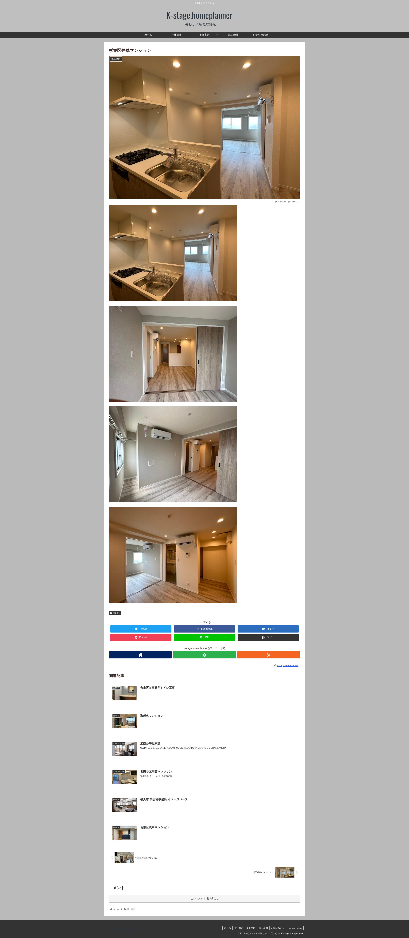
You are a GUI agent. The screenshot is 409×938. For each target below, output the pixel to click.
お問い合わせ (278, 928)
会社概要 (238, 928)
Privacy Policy (295, 928)
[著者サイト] (140, 654)
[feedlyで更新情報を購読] (204, 654)
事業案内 (251, 928)
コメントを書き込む (204, 898)
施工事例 (116, 613)
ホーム (227, 928)
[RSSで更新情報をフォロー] (268, 654)
